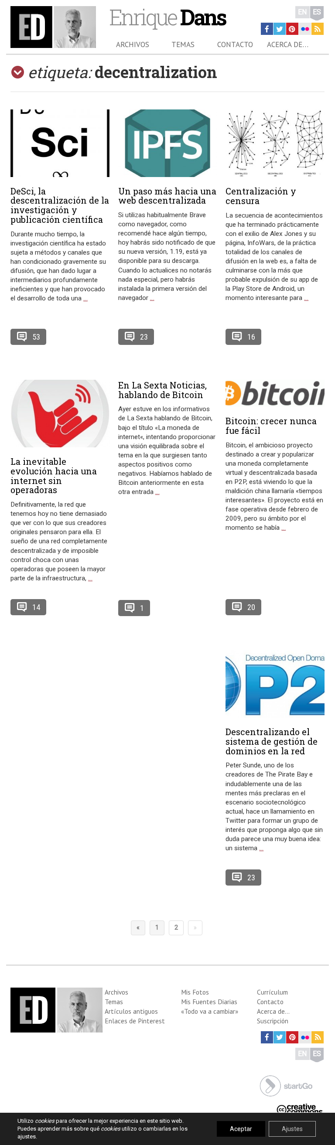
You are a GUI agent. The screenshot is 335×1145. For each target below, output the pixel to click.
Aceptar (241, 1128)
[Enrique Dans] (53, 27)
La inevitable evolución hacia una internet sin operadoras (53, 475)
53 (36, 336)
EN (302, 12)
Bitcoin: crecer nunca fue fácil (271, 425)
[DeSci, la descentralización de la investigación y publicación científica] (59, 143)
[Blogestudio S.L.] (286, 1085)
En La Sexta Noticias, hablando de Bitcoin (162, 389)
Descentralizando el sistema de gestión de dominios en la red (272, 741)
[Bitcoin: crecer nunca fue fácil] (275, 393)
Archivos (132, 44)
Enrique (167, 17)
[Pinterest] (292, 29)
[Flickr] (305, 29)
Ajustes (292, 1128)
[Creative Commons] (300, 1108)
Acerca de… (287, 44)
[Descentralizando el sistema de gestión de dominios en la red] (275, 684)
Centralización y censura (261, 195)
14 (36, 607)
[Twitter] (279, 29)
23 (144, 336)
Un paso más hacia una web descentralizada (167, 195)
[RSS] (317, 29)
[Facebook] (267, 29)
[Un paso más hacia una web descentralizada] (167, 143)
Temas (183, 44)
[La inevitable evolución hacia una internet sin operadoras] (59, 413)
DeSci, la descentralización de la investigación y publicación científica (59, 205)
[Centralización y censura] (275, 143)
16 (251, 336)
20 (251, 607)
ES (317, 12)
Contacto (235, 44)
